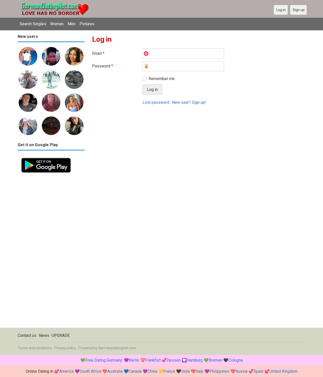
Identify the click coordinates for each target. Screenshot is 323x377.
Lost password (156, 102)
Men (71, 23)
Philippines (219, 371)
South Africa (90, 371)
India (185, 371)
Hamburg (195, 360)
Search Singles (33, 23)
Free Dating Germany (103, 360)
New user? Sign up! (189, 102)
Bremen (215, 360)
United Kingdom (284, 371)
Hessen (174, 360)
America (66, 371)
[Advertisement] (51, 252)
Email (98, 53)
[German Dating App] (46, 157)
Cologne (235, 360)
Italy (199, 371)
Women (57, 23)
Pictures (86, 23)
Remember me (162, 78)
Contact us (27, 335)
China (152, 371)
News (44, 335)
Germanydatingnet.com (117, 348)
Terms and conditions (35, 348)
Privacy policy (65, 348)
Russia (241, 371)
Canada (135, 371)
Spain (258, 371)
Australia (115, 371)
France (169, 371)
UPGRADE (61, 335)
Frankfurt (153, 360)
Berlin (134, 360)
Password (102, 66)
